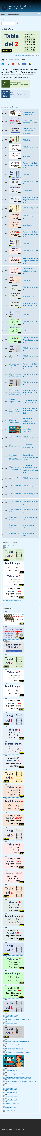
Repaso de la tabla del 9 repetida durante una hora (30, 392)
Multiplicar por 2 (28, 156)
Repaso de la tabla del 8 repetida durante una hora (30, 366)
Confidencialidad (19, 1129)
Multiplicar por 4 (28, 225)
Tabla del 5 (26, 243)
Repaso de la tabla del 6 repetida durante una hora (30, 305)
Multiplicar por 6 (28, 296)
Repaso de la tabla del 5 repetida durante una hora (30, 260)
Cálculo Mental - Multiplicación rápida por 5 (30, 271)
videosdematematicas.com (21, 5)
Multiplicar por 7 (28, 331)
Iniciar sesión (35, 2)
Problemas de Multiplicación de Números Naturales (29, 421)
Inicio (2, 19)
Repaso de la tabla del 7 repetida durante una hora (30, 340)
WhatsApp (20, 1131)
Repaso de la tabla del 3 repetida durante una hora (30, 200)
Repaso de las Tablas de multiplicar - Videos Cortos (30, 410)
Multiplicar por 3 (28, 191)
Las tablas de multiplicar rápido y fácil (29, 447)
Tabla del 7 (26, 314)
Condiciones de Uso (6, 1129)
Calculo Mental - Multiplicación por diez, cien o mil (30, 457)
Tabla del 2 (26, 140)
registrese (24, 55)
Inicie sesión (18, 55)
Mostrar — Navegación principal (10, 14)
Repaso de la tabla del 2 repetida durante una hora (30, 165)
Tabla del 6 (26, 280)
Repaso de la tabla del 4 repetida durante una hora (30, 234)
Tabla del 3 (26, 174)
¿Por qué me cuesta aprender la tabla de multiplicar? (29, 131)
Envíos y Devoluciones (9, 1131)
